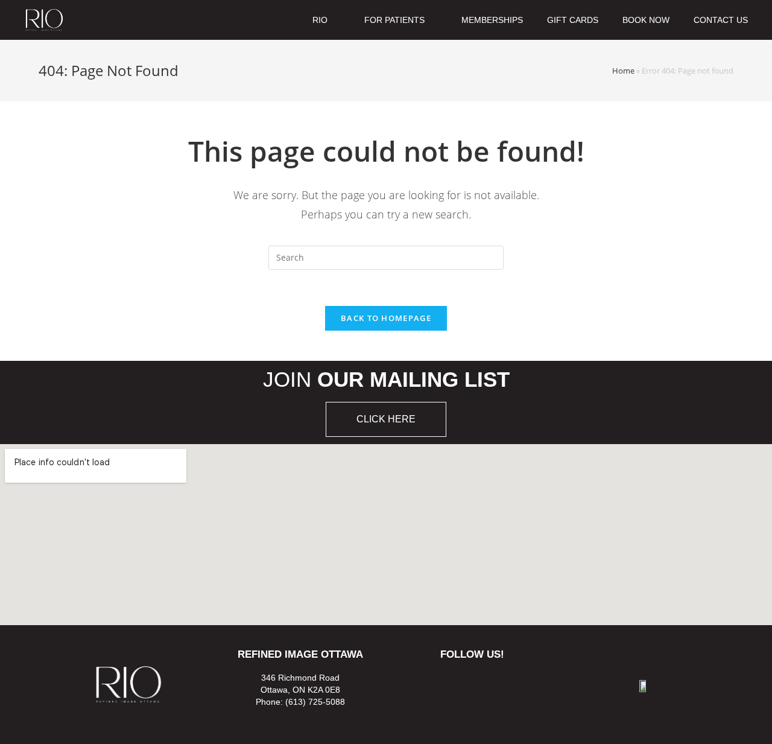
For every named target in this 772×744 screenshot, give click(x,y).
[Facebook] (454, 684)
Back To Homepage (386, 318)
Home (623, 70)
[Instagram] (489, 684)
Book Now (645, 20)
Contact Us (721, 20)
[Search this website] (386, 256)
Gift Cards (572, 20)
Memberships (492, 20)
